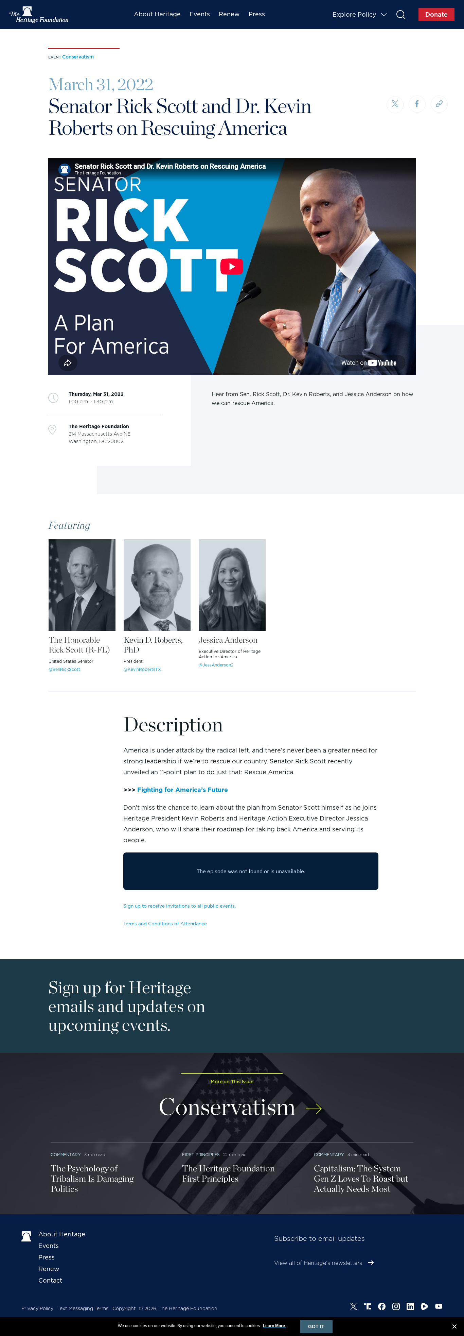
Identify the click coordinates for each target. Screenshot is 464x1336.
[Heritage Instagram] (396, 1307)
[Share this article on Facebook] (417, 104)
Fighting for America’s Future (182, 789)
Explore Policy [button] (354, 14)
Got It (316, 1326)
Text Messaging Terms (82, 1308)
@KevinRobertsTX (142, 669)
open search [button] (400, 14)
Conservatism (78, 57)
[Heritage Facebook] (382, 1307)
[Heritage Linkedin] (410, 1307)
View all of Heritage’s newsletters (318, 1263)
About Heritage (157, 14)
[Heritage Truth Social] (367, 1307)
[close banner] (454, 1327)
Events (200, 14)
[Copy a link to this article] (439, 104)
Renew (229, 14)
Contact (50, 1280)
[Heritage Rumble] (424, 1307)
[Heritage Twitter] (353, 1307)
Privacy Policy (37, 1308)
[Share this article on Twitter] (395, 104)
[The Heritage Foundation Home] (39, 14)
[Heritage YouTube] (439, 1307)
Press (257, 14)
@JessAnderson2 (216, 664)
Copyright (124, 1308)
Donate (436, 14)
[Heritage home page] (26, 1235)
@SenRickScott (64, 669)
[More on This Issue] (314, 1104)
